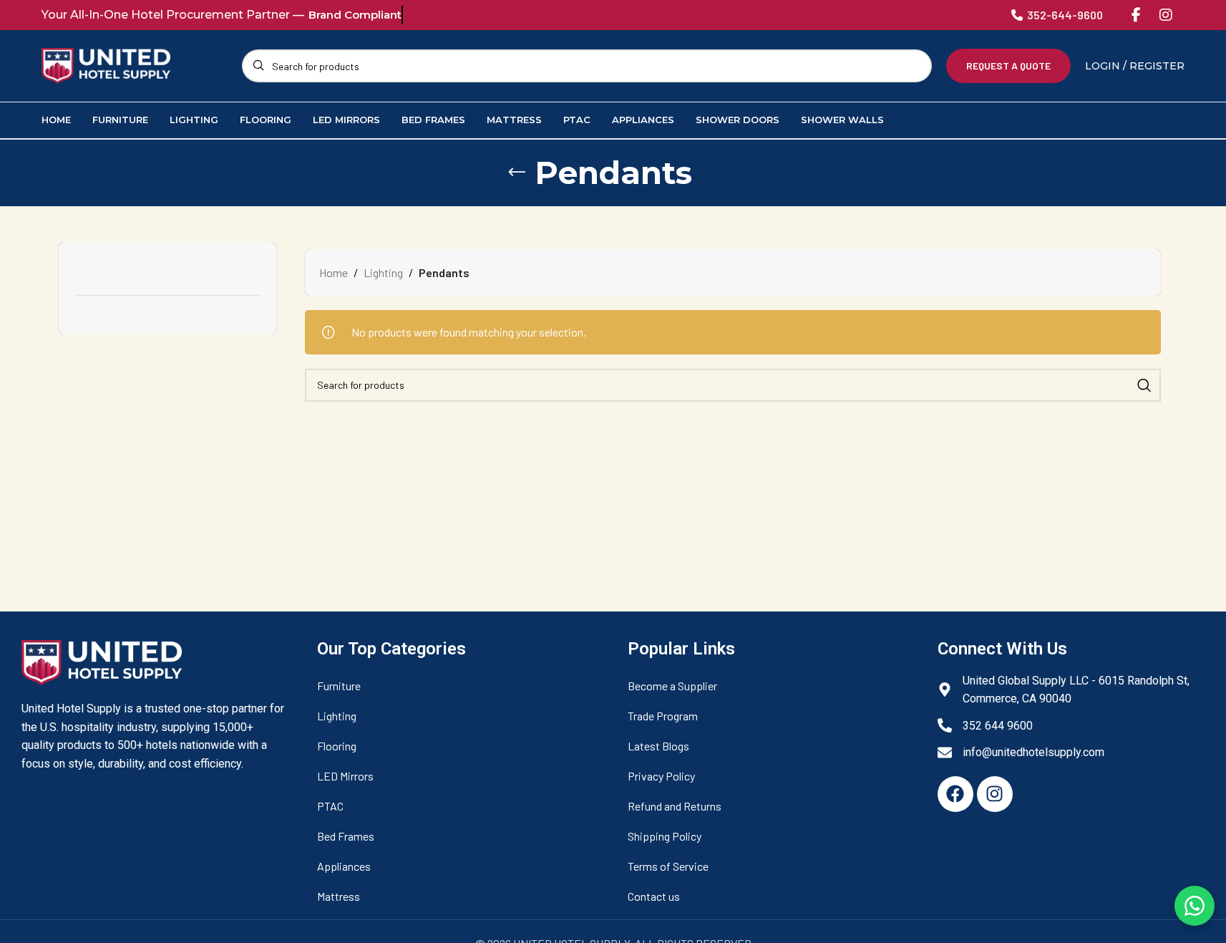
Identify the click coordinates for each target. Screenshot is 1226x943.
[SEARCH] (1144, 385)
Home (333, 272)
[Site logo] (106, 64)
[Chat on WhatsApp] (1194, 906)
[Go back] (517, 172)
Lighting (383, 272)
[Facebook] (1135, 15)
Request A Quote (1008, 65)
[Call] (1017, 15)
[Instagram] (1165, 15)
